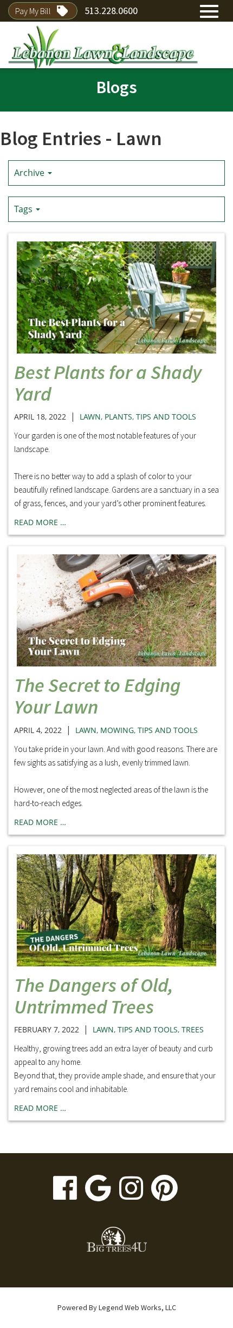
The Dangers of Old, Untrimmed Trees (93, 996)
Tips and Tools (166, 416)
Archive (30, 173)
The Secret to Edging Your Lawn (97, 696)
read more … (40, 522)
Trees (193, 1029)
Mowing (117, 730)
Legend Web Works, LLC (137, 1307)
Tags (24, 209)
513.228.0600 (111, 10)
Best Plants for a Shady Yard (108, 383)
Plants (118, 416)
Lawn (90, 416)
